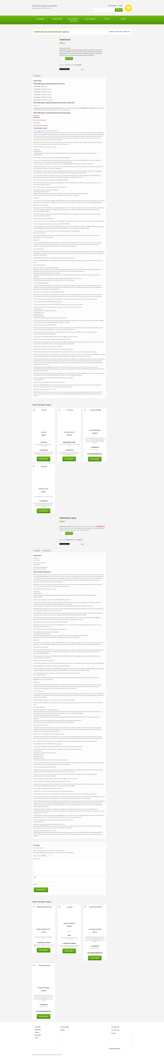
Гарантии (57, 19)
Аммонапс (79, 539)
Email (35, 884)
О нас (107, 19)
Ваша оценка (37, 856)
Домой (40, 19)
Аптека (37, 1032)
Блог (123, 19)
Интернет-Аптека (73, 20)
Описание (37, 76)
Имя (35, 877)
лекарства (118, 31)
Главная (111, 31)
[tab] (37, 75)
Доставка (90, 19)
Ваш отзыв (36, 858)
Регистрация (112, 5)
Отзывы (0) (46, 550)
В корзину (69, 58)
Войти (120, 5)
